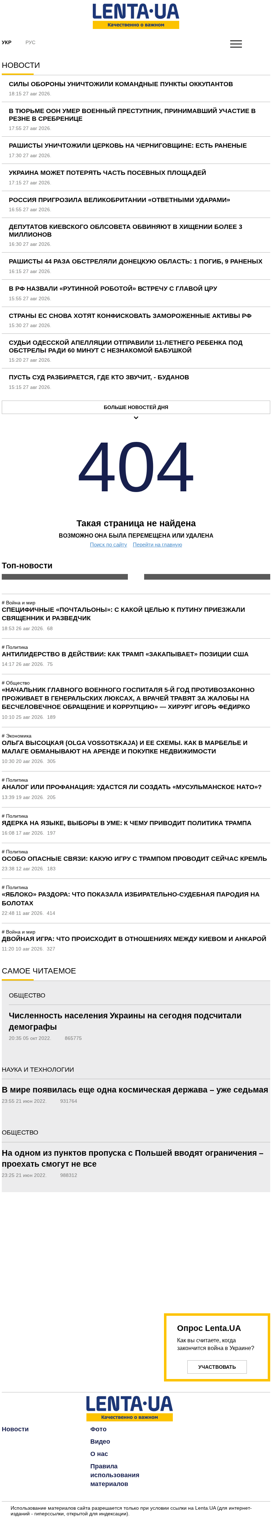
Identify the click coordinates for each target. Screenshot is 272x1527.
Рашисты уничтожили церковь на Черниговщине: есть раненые (128, 145)
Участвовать (217, 1367)
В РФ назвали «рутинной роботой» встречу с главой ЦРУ (113, 288)
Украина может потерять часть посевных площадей (107, 172)
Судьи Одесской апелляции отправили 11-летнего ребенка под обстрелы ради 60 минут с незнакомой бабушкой (126, 346)
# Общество (16, 683)
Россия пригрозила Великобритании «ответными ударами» (119, 199)
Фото (98, 1429)
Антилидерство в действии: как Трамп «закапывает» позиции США (125, 654)
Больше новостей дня (136, 407)
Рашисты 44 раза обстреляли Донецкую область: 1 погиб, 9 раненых (135, 261)
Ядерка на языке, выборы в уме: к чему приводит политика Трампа (126, 823)
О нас (99, 1453)
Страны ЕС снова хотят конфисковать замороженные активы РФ (130, 315)
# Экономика (17, 736)
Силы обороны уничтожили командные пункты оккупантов (121, 84)
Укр (6, 42)
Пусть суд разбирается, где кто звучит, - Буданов (99, 377)
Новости (15, 1429)
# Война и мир (18, 602)
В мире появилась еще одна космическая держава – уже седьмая (135, 1089)
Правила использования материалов (115, 1475)
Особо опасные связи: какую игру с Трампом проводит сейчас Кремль (134, 858)
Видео (100, 1441)
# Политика (15, 647)
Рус (30, 42)
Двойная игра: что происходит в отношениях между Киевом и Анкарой (134, 938)
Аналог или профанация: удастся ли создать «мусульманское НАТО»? (132, 787)
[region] (217, 1248)
